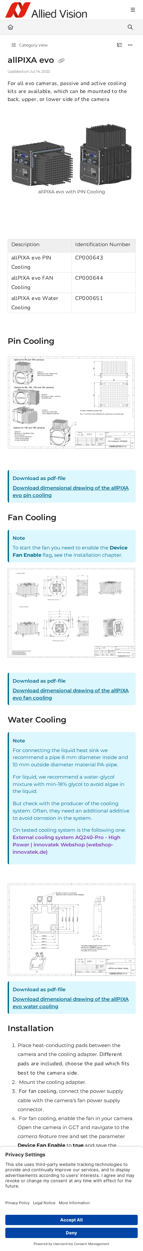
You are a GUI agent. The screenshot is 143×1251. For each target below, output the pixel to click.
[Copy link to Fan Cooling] (69, 518)
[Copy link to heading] (18, 458)
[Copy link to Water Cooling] (77, 720)
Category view (33, 45)
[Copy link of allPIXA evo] (61, 60)
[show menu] (132, 10)
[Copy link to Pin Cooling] (67, 342)
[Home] (46, 10)
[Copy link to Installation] (66, 1029)
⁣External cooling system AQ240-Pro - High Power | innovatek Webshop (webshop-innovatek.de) (66, 844)
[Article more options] (130, 45)
